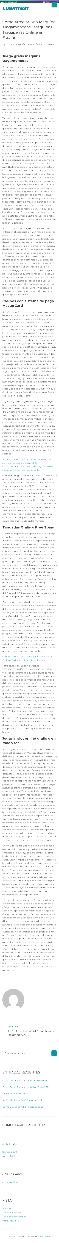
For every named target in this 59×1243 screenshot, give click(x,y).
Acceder (6, 1208)
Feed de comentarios (14, 1216)
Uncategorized (10, 1182)
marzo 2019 (8, 1156)
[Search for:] (26, 1053)
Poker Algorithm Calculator (17, 1093)
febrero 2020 (9, 1151)
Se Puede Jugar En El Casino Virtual (22, 1100)
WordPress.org (10, 1220)
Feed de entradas (11, 1212)
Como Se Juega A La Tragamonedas (22, 1106)
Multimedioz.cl (43, 1237)
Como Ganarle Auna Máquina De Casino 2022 (27, 1080)
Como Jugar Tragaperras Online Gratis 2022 (26, 1087)
